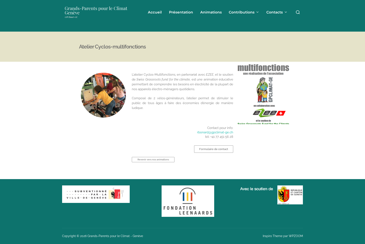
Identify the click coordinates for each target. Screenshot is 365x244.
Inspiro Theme (272, 236)
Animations (211, 12)
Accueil (155, 12)
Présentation (181, 12)
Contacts (274, 12)
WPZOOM (296, 236)
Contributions (242, 12)
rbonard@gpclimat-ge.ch (215, 132)
